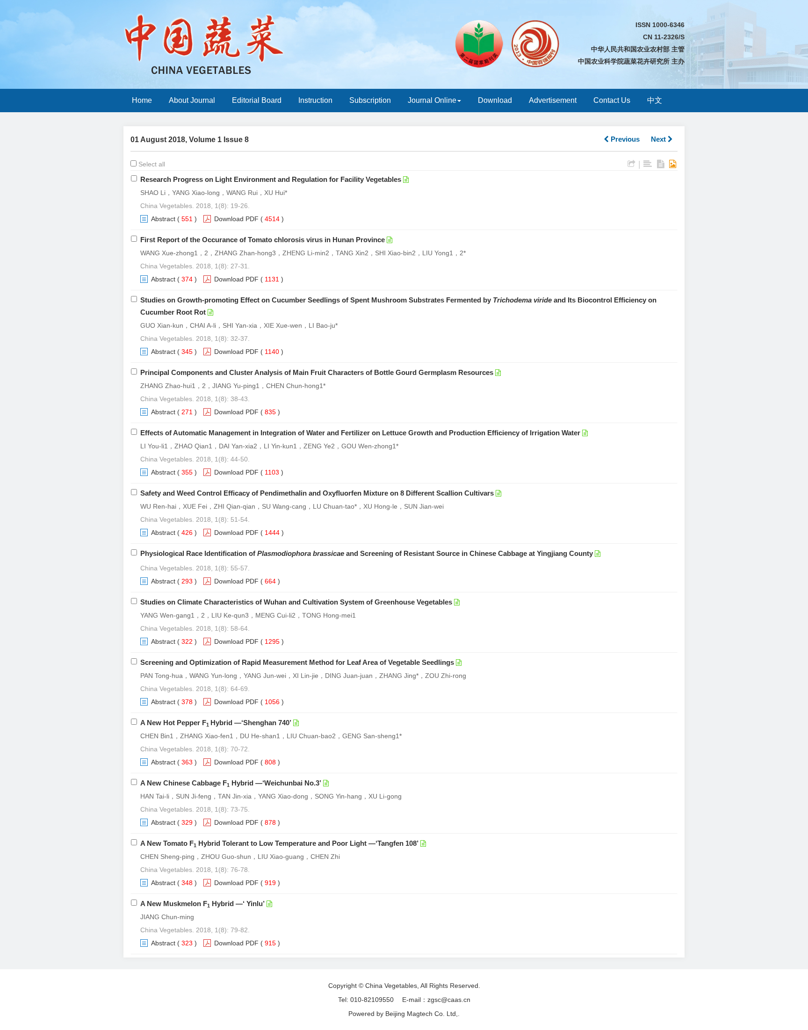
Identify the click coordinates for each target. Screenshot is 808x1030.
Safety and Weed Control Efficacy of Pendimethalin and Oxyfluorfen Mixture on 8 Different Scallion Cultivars (317, 493)
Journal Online (432, 100)
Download (495, 100)
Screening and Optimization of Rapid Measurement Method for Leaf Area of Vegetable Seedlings (297, 662)
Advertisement (553, 100)
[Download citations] (631, 164)
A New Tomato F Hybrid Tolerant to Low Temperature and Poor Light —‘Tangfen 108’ (279, 843)
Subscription (370, 100)
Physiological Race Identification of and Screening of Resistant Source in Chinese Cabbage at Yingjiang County (366, 553)
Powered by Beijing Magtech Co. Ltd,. (404, 1013)
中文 (654, 100)
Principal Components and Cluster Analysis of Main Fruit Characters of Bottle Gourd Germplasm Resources (316, 372)
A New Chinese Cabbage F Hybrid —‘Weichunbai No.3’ (230, 783)
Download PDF (236, 219)
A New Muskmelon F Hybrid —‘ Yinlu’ (202, 904)
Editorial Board (256, 100)
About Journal (192, 100)
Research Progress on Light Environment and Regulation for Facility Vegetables (270, 179)
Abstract (163, 219)
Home (142, 100)
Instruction (315, 100)
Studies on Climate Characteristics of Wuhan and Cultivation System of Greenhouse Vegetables (296, 602)
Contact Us (611, 100)
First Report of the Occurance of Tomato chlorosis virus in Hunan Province (262, 240)
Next (659, 139)
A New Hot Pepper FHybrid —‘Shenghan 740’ (215, 723)
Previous (624, 139)
